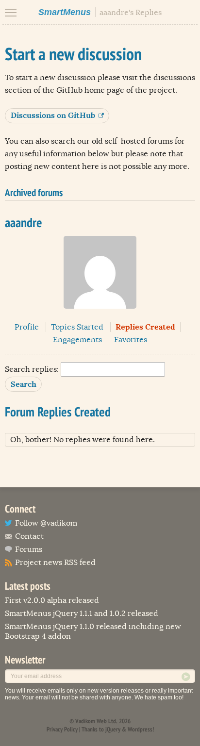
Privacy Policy (62, 729)
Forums (28, 549)
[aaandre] (100, 316)
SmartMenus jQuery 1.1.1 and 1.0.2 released (81, 613)
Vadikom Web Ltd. (96, 721)
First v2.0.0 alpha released (52, 600)
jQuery (112, 729)
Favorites (130, 340)
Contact (29, 536)
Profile (27, 327)
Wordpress (140, 729)
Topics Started (77, 327)
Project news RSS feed (55, 562)
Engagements (77, 340)
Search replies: (32, 369)
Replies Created (145, 327)
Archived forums (34, 192)
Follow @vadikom (46, 523)
